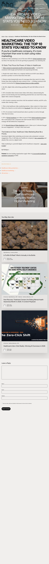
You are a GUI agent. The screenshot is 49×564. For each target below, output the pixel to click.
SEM (25, 10)
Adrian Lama (15, 25)
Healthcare (42, 8)
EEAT (17, 296)
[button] (46, 4)
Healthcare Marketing (27, 296)
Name (3, 383)
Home (3, 36)
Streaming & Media (14, 252)
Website (3, 395)
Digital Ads (26, 8)
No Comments (33, 25)
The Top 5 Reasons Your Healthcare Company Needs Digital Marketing (24, 194)
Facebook (27, 108)
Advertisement (14, 8)
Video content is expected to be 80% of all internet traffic (19, 68)
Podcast (20, 10)
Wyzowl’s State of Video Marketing (15, 125)
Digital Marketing (34, 8)
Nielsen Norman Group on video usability (27, 83)
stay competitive (39, 138)
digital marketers (11, 118)
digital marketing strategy (39, 118)
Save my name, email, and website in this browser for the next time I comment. (17, 403)
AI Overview (6, 296)
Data (21, 8)
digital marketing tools (39, 59)
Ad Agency (6, 8)
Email (3, 389)
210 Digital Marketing (13, 4)
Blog (6, 36)
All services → (6, 173)
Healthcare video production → (10, 168)
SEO (29, 10)
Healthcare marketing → (8, 170)
